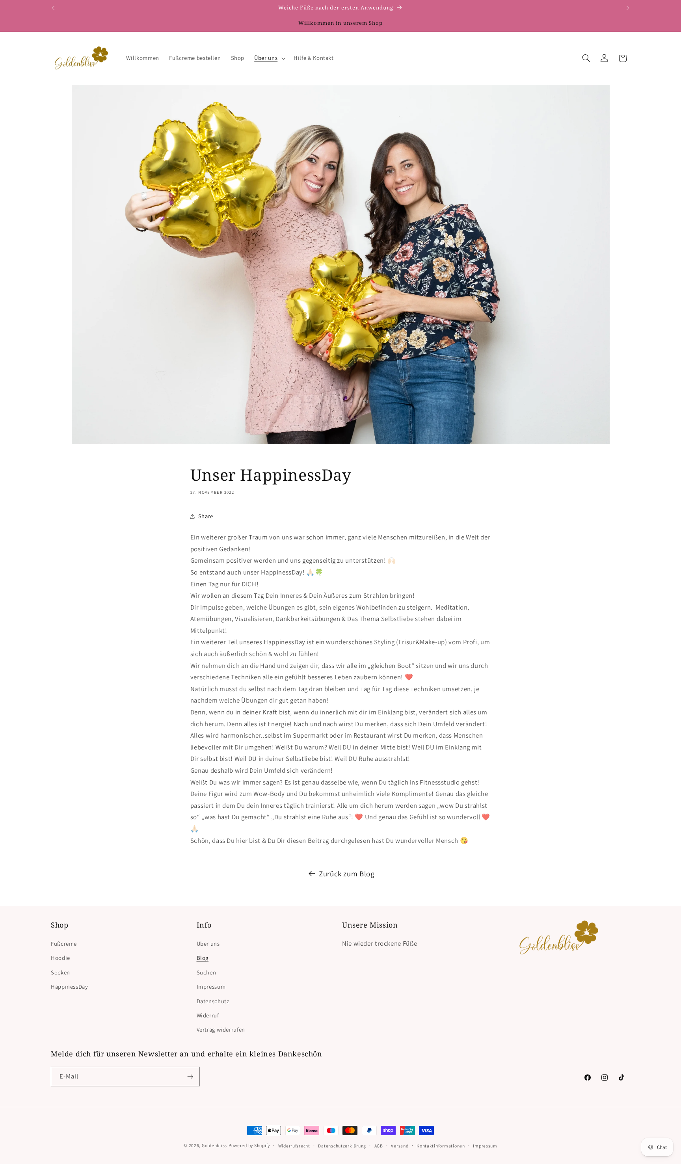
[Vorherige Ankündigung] (53, 8)
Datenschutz (213, 1001)
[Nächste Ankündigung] (627, 8)
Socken (60, 972)
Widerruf (208, 1015)
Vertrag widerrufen (221, 1029)
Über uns (208, 943)
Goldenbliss (214, 1145)
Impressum (211, 986)
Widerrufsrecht (294, 1146)
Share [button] (205, 516)
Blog (203, 957)
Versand (399, 1146)
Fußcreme (64, 943)
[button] (269, 58)
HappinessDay (69, 986)
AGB (378, 1146)
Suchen (206, 972)
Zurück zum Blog (346, 873)
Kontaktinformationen (441, 1146)
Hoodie (60, 957)
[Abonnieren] (190, 1076)
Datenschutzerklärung (342, 1146)
